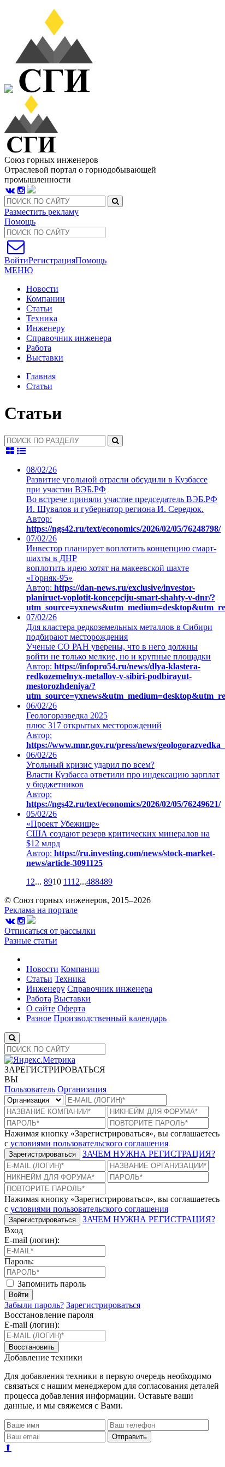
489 (105, 881)
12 (75, 881)
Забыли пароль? (34, 1305)
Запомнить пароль (50, 1283)
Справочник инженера (68, 338)
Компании (45, 298)
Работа (38, 347)
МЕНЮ (18, 270)
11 (67, 881)
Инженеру (45, 328)
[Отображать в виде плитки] (10, 451)
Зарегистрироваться (42, 1154)
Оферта (71, 1008)
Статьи (39, 308)
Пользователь (29, 1089)
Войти (18, 1295)
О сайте (40, 1008)
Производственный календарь (110, 1018)
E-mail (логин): (32, 1240)
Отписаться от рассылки (50, 930)
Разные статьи (30, 940)
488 (92, 881)
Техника (41, 318)
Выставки (44, 357)
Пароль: (19, 1261)
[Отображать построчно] (21, 451)
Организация (81, 1089)
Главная (41, 376)
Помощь (19, 221)
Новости (42, 288)
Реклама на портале (41, 910)
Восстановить (32, 1347)
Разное (38, 1018)
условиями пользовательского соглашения (89, 1143)
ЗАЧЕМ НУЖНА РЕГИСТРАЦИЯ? (148, 1153)
